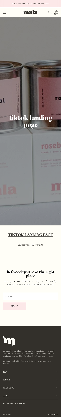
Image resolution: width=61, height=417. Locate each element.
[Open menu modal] (4, 12)
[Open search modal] (50, 12)
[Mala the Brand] (30, 12)
